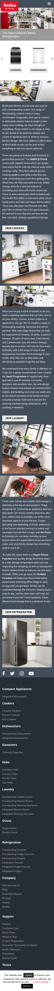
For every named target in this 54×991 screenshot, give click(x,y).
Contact (6, 924)
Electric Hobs (9, 778)
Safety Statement (11, 949)
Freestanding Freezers (14, 850)
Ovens (6, 820)
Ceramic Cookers (11, 711)
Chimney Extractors (12, 752)
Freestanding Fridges (13, 858)
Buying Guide (9, 958)
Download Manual (12, 894)
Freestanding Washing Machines (19, 805)
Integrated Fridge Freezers (16, 867)
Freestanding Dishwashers (16, 733)
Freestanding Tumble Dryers (17, 797)
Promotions (8, 953)
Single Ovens (9, 828)
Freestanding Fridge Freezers (18, 854)
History (6, 902)
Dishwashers (38, 70)
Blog (4, 889)
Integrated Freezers (12, 862)
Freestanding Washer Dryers (17, 801)
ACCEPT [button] (27, 986)
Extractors (9, 744)
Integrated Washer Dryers (15, 809)
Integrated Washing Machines (18, 814)
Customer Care (10, 928)
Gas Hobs (7, 782)
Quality (6, 906)
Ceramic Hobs (10, 774)
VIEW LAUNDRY (14, 418)
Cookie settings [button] (40, 982)
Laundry (8, 789)
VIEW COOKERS (14, 228)
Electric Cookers (11, 715)
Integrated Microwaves (14, 696)
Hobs (6, 762)
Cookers (15, 70)
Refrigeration (11, 842)
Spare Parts (8, 932)
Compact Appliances (17, 689)
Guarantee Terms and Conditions (19, 945)
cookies (28, 975)
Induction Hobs (10, 769)
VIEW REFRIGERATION (18, 612)
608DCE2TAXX (38, 159)
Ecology (6, 898)
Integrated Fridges (12, 871)
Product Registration (13, 941)
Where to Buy (9, 937)
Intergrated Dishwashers (15, 738)
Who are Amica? (11, 885)
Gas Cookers (9, 719)
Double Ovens (10, 832)
